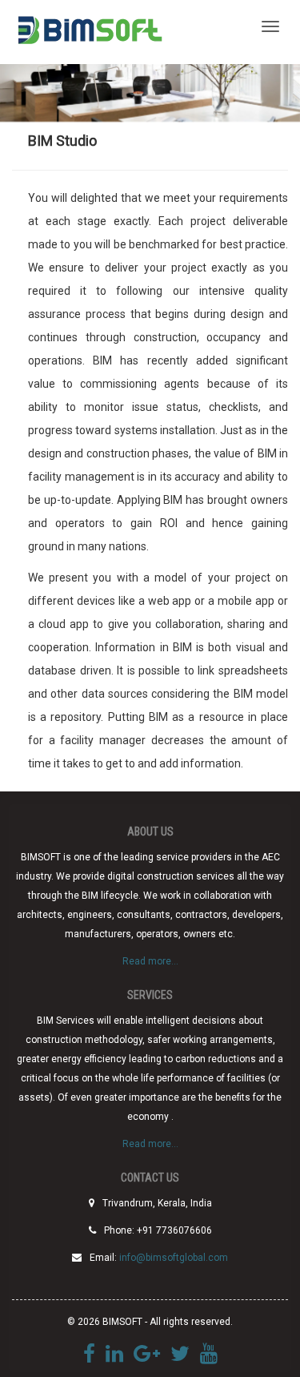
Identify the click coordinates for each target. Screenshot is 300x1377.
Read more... (150, 961)
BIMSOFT (89, 32)
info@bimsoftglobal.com (173, 1257)
